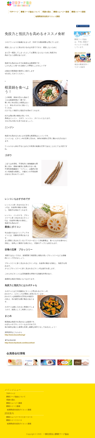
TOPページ (14, 12)
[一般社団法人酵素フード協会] (16, 4)
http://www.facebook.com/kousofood (20, 343)
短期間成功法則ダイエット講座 (47, 16)
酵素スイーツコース (14, 420)
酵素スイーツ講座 (79, 12)
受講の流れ (46, 12)
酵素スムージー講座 (61, 12)
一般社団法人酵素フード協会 (56, 434)
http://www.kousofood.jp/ (15, 335)
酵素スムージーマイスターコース (19, 417)
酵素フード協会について (30, 12)
